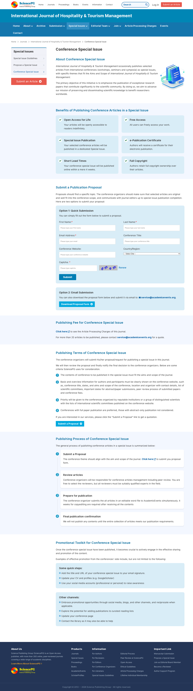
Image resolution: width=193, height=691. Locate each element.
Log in (155, 4)
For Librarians (98, 671)
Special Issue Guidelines (25, 58)
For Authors (97, 654)
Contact (109, 5)
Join (116, 25)
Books (76, 5)
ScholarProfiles (77, 675)
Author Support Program (164, 671)
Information (97, 5)
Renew (122, 267)
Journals (51, 5)
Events (85, 5)
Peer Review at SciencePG (132, 658)
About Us (16, 649)
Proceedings (64, 5)
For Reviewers (98, 658)
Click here (61, 331)
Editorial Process (128, 654)
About (27, 25)
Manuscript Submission (164, 654)
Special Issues (77, 25)
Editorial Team (99, 25)
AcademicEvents (78, 671)
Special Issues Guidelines (103, 675)
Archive (40, 25)
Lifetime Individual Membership (134, 675)
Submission (56, 25)
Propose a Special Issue (25, 65)
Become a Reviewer (162, 667)
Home (40, 5)
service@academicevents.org (158, 297)
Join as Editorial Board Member (167, 662)
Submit (67, 277)
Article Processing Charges (141, 25)
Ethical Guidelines (128, 667)
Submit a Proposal (68, 423)
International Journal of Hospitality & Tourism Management (56, 42)
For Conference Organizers (103, 667)
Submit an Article (171, 4)
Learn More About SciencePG (26, 663)
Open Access (126, 662)
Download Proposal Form (75, 304)
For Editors (96, 662)
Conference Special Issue (26, 71)
